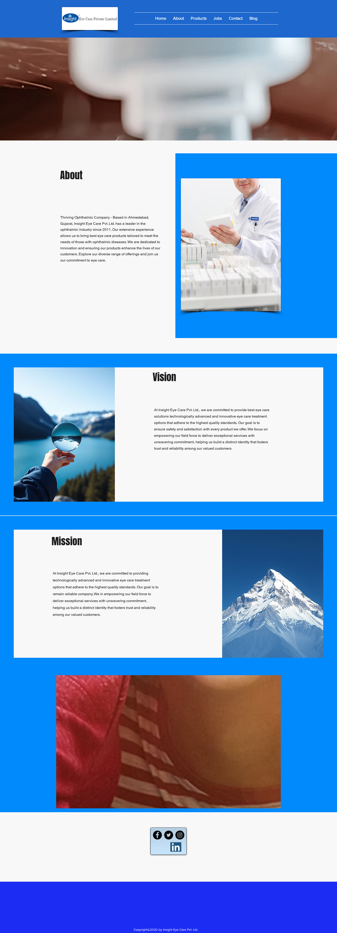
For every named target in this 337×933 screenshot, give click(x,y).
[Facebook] (157, 835)
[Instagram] (179, 835)
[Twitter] (168, 835)
